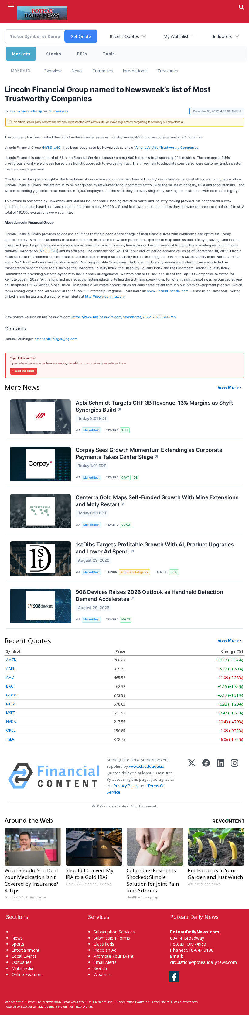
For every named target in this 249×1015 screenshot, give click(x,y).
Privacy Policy (126, 785)
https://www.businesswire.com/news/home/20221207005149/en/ (124, 317)
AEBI (124, 430)
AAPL (10, 668)
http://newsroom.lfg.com (105, 296)
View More (228, 387)
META (10, 703)
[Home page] (42, 12)
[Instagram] (234, 776)
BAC (9, 686)
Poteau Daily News (40, 1002)
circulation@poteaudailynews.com (203, 962)
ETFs (82, 54)
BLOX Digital (83, 1007)
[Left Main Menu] (11, 5)
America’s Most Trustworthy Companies (166, 147)
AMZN (11, 659)
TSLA (10, 739)
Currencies (102, 71)
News (77, 71)
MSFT (10, 712)
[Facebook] (206, 776)
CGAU (125, 524)
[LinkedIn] (220, 776)
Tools (109, 54)
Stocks (53, 54)
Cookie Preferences (185, 1002)
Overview (52, 71)
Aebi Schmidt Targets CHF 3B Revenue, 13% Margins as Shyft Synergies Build (154, 406)
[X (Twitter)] (192, 776)
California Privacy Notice (153, 1002)
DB (136, 477)
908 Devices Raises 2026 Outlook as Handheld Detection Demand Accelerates (149, 595)
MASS (125, 619)
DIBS (174, 572)
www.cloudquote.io (146, 766)
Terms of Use (103, 1002)
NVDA (11, 721)
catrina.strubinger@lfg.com (56, 339)
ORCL (10, 730)
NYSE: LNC (51, 147)
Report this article (23, 370)
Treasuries (167, 71)
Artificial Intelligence (134, 572)
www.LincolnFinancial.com (168, 291)
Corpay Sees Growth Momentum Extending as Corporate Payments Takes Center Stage (149, 453)
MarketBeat (91, 430)
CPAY (125, 477)
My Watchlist (176, 36)
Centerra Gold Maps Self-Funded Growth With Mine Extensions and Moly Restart (157, 501)
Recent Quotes (124, 36)
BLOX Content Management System (44, 1007)
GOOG (12, 695)
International (135, 71)
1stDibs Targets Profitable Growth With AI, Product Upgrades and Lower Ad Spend (155, 548)
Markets (21, 54)
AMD (10, 677)
